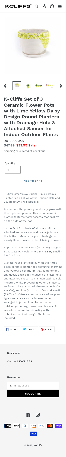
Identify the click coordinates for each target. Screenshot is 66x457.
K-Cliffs (38, 445)
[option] (16, 85)
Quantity (10, 163)
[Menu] (60, 6)
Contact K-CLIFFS (19, 361)
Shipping (9, 151)
